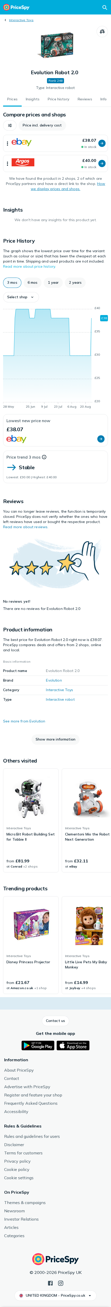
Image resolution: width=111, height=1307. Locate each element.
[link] (31, 820)
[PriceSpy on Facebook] (50, 1282)
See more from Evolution (24, 721)
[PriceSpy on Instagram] (61, 1282)
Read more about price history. (29, 266)
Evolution (54, 680)
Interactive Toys (21, 20)
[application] (55, 358)
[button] (10, 125)
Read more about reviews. (25, 527)
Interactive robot (60, 699)
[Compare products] (102, 31)
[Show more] (7, 143)
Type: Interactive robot (55, 87)
